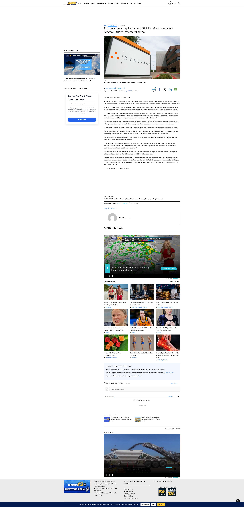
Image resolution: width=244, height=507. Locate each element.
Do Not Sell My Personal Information (106, 493)
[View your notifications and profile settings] (178, 396)
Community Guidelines (101, 484)
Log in (172, 383)
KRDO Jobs (112, 484)
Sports (93, 3)
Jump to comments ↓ (110, 208)
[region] (142, 406)
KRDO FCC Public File (101, 488)
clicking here (169, 372)
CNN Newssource (110, 88)
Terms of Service (99, 481)
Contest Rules (99, 495)
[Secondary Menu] (66, 3)
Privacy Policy (109, 481)
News (79, 3)
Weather (86, 3)
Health (110, 3)
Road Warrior (101, 3)
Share (139, 3)
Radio (116, 3)
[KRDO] (72, 3)
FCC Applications (99, 486)
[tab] (109, 396)
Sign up (177, 383)
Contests (132, 3)
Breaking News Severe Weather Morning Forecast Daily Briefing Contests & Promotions (131, 493)
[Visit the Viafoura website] (176, 429)
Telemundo (124, 3)
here (140, 376)
